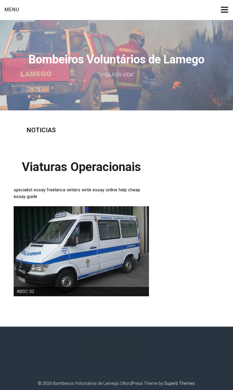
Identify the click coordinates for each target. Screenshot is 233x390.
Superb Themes (179, 383)
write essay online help (104, 190)
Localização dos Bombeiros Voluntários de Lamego (115, 341)
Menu (12, 9)
